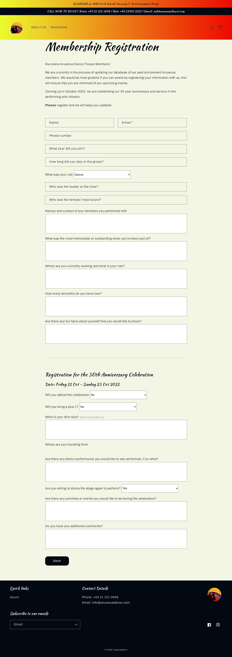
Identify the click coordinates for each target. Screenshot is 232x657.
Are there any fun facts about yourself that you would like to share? (93, 321)
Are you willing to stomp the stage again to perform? (83, 488)
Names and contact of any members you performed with (86, 211)
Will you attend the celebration (67, 395)
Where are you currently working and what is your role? (85, 266)
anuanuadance (120, 650)
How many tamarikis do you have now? (73, 293)
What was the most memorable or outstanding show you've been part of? (98, 238)
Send (57, 560)
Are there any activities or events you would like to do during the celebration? (101, 498)
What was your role (59, 174)
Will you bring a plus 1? (62, 406)
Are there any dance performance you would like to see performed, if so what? (101, 459)
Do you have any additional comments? (74, 526)
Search (14, 597)
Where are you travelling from (66, 444)
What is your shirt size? (74, 417)
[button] (211, 27)
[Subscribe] (75, 624)
